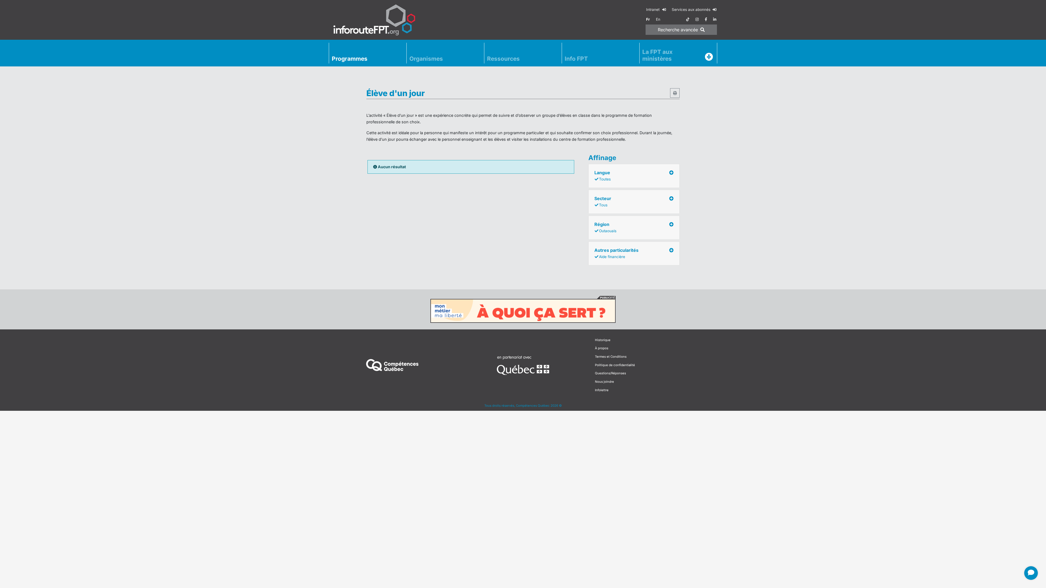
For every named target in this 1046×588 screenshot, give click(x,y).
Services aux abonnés (691, 9)
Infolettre (602, 390)
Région (605, 227)
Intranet (653, 9)
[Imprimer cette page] (675, 93)
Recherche (678, 29)
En (658, 19)
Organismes (426, 58)
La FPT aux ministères (657, 55)
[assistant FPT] (1031, 573)
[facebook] (706, 19)
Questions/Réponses (610, 373)
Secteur (602, 201)
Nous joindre (604, 382)
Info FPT (576, 58)
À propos (601, 348)
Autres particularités (616, 253)
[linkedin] (715, 19)
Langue (602, 175)
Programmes (349, 58)
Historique (602, 340)
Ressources (503, 58)
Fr (648, 19)
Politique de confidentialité (615, 365)
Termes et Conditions (611, 357)
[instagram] (697, 19)
